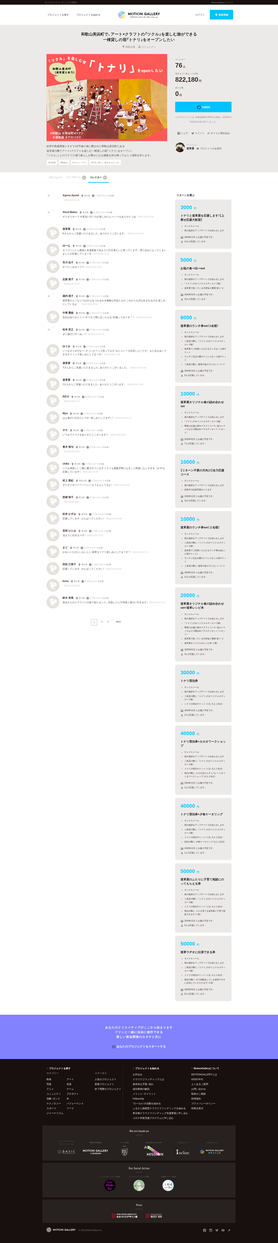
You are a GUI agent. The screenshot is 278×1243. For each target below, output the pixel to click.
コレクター (98, 177)
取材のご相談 (198, 1093)
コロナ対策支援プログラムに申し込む (153, 1118)
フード (70, 1108)
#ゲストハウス (79, 162)
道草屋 (66, 229)
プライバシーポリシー (203, 1103)
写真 (48, 1084)
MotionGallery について (222, 2)
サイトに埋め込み (220, 133)
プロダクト (73, 1093)
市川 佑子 (68, 262)
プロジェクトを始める (88, 14)
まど (65, 547)
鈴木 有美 (68, 597)
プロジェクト (55, 177)
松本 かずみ (69, 514)
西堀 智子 (68, 497)
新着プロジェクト (104, 1084)
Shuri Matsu (70, 212)
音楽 (69, 1084)
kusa (66, 581)
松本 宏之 (68, 329)
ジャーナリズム (54, 1113)
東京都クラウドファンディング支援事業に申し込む (158, 1113)
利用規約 (196, 1098)
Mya (65, 413)
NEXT (118, 621)
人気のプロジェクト (105, 1079)
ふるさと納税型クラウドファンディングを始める (158, 1108)
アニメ (50, 1089)
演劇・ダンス (53, 1098)
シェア (184, 133)
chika (66, 463)
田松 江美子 (69, 564)
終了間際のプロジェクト (107, 1089)
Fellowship (138, 1098)
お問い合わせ (198, 1089)
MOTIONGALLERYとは (204, 1074)
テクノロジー (53, 1103)
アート (70, 1079)
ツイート (199, 133)
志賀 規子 (68, 279)
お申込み (137, 1074)
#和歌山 (64, 162)
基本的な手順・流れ (143, 1084)
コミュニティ (148, 47)
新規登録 (223, 14)
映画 (48, 1079)
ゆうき (66, 346)
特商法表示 (197, 1108)
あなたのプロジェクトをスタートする (141, 1046)
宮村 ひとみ (69, 530)
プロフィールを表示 (211, 148)
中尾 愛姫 (68, 312)
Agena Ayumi (71, 195)
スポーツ (51, 1108)
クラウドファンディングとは (148, 1079)
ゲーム (70, 1089)
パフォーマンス (75, 1103)
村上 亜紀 (68, 480)
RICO (66, 396)
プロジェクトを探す (58, 14)
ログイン (200, 14)
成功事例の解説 (141, 1089)
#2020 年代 (197, 1079)
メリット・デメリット (144, 1093)
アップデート (75, 177)
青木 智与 (68, 447)
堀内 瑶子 (68, 296)
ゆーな (66, 245)
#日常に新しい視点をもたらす (105, 162)
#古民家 (52, 162)
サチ (65, 430)
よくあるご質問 (199, 1084)
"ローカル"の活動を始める (147, 1103)
